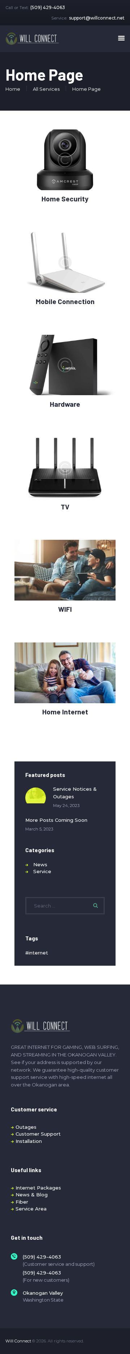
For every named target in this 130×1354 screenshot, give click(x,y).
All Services (46, 89)
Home (12, 89)
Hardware (65, 404)
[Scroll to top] (120, 1339)
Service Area (31, 1209)
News (40, 864)
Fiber (22, 1202)
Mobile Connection (65, 301)
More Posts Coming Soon (56, 820)
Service (42, 871)
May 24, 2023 (66, 805)
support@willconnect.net (97, 18)
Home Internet (65, 712)
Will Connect (18, 1341)
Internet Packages (38, 1188)
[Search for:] (65, 906)
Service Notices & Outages (75, 792)
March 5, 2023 (39, 829)
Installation (29, 1141)
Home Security (65, 199)
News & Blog (32, 1194)
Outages (26, 1127)
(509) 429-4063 (47, 7)
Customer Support (38, 1134)
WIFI (65, 609)
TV (65, 507)
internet (38, 953)
